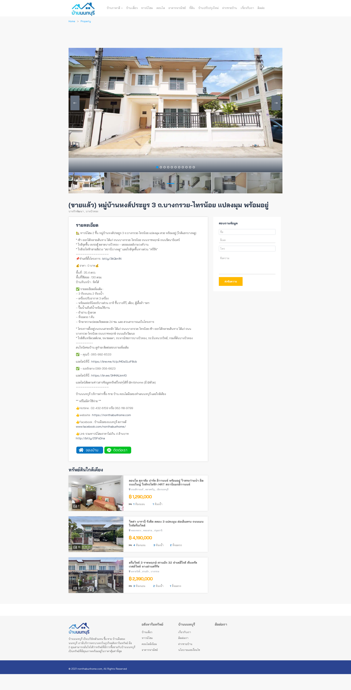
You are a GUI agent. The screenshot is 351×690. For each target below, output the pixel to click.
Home (72, 21)
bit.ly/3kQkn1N (111, 258)
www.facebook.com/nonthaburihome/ (101, 426)
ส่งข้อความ (230, 281)
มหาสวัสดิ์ (135, 571)
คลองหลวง (136, 530)
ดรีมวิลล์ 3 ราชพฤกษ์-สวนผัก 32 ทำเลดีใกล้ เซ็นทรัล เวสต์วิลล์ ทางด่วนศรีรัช (163, 564)
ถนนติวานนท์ (137, 489)
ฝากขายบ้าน (229, 8)
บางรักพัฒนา (76, 211)
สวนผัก (145, 571)
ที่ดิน (192, 8)
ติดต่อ (261, 8)
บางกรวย (155, 571)
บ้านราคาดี (114, 8)
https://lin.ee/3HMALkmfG (109, 375)
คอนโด (160, 8)
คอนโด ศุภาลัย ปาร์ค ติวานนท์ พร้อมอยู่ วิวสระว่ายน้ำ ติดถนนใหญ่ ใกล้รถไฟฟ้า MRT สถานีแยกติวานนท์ (166, 482)
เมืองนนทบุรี (162, 489)
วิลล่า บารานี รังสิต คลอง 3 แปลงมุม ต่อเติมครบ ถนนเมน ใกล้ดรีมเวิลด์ (166, 523)
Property (86, 21)
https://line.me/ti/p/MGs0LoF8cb (114, 361)
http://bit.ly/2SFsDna (90, 438)
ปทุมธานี (158, 530)
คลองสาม (147, 530)
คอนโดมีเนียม (149, 644)
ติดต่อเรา (183, 638)
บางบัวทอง (92, 211)
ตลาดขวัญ (150, 489)
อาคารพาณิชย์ (177, 8)
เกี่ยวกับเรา (247, 8)
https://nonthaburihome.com (111, 415)
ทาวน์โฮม (147, 8)
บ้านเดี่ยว (132, 8)
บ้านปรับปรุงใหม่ (208, 8)
